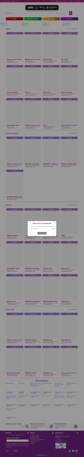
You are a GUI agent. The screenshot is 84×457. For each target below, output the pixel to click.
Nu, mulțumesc (42, 233)
